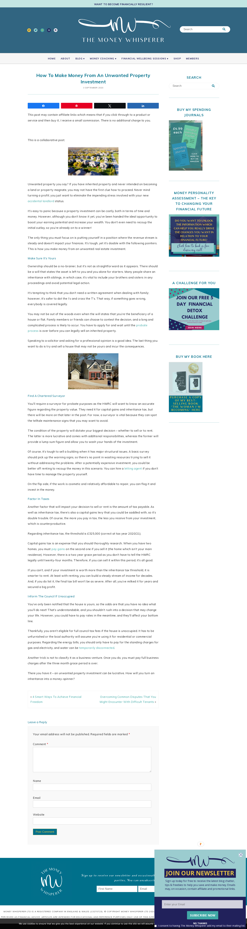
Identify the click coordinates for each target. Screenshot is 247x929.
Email (36, 797)
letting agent (133, 468)
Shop (177, 58)
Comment (40, 744)
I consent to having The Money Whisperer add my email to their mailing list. (201, 925)
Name (37, 781)
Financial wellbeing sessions (143, 58)
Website (39, 814)
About (65, 58)
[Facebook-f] (29, 30)
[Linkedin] (55, 30)
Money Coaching (102, 58)
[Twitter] (35, 30)
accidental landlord (41, 201)
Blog (79, 58)
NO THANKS (200, 923)
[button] (200, 885)
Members (192, 58)
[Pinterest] (49, 30)
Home (52, 58)
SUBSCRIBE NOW (202, 915)
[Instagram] (42, 30)
